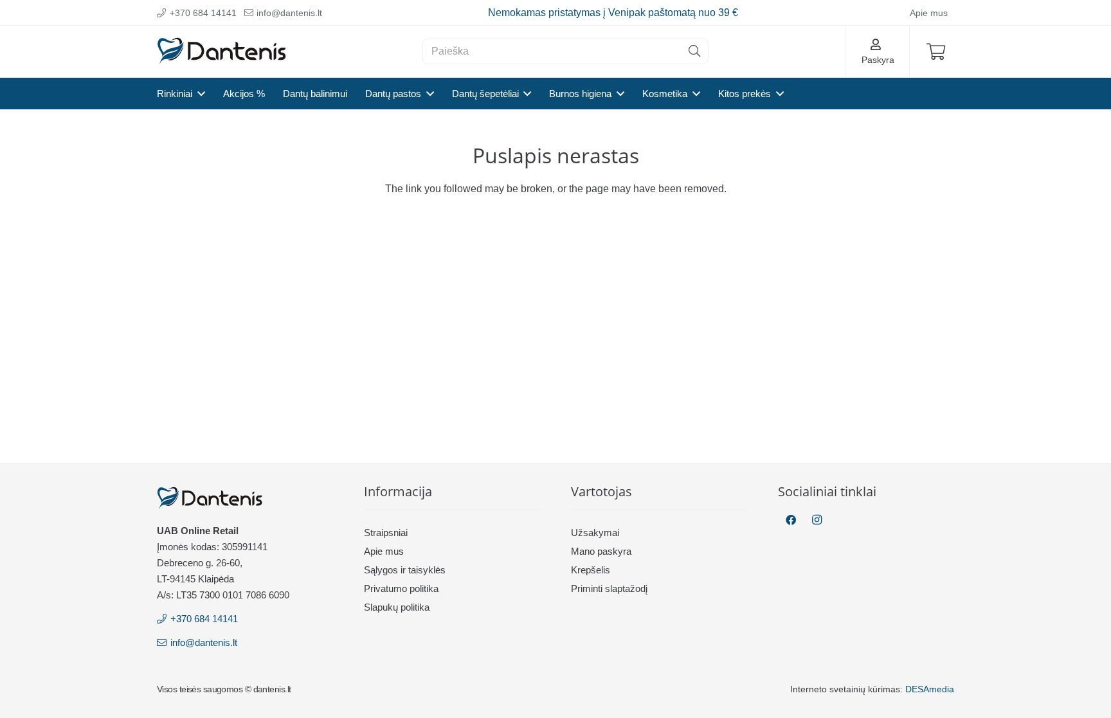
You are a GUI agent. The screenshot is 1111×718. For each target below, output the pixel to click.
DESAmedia (929, 689)
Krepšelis (590, 569)
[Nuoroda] (222, 51)
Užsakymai (595, 532)
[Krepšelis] (935, 51)
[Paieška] (694, 51)
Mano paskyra (601, 551)
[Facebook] (791, 520)
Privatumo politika (401, 588)
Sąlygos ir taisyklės (405, 569)
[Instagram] (816, 520)
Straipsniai (386, 532)
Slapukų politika (396, 607)
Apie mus (384, 551)
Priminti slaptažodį (609, 588)
